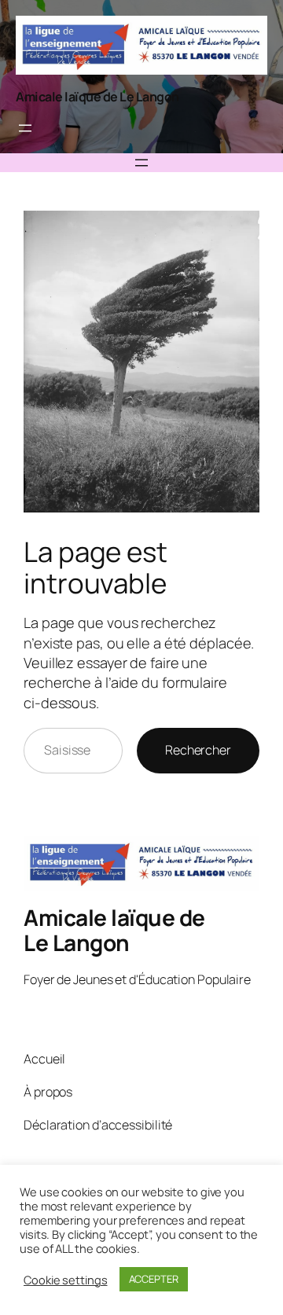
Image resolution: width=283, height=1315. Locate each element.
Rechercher (198, 750)
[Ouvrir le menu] (25, 128)
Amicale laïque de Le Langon (97, 96)
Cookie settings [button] (66, 1280)
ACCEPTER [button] (153, 1279)
